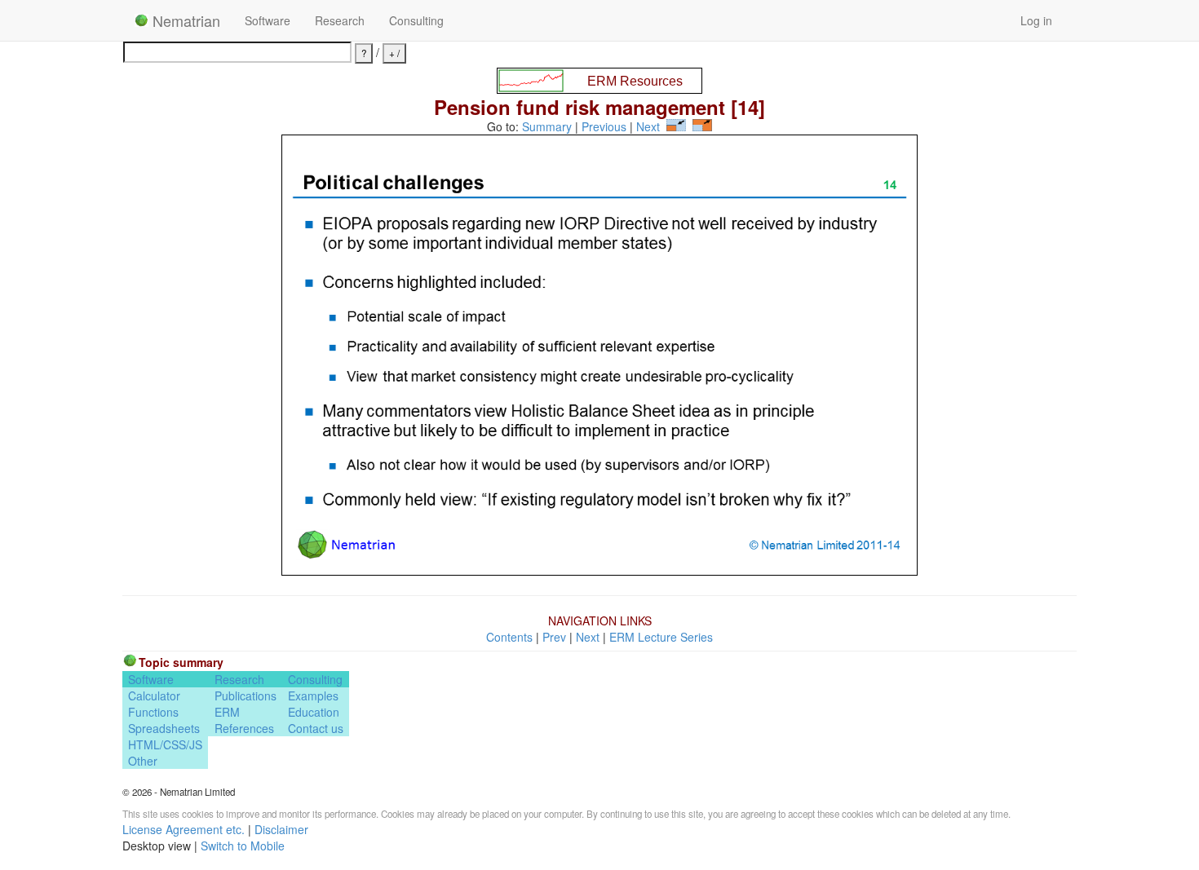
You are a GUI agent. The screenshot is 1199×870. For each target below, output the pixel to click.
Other (142, 761)
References (244, 728)
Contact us (315, 728)
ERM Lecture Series (661, 637)
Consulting (416, 20)
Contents (509, 637)
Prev (554, 637)
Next (648, 126)
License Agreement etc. (183, 829)
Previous (604, 126)
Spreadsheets (164, 728)
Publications (246, 695)
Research (340, 20)
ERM (227, 712)
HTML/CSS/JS (165, 744)
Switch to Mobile (243, 845)
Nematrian (184, 20)
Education (313, 712)
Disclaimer (281, 829)
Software (267, 20)
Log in (1036, 20)
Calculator (154, 695)
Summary (547, 126)
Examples (313, 695)
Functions (153, 712)
